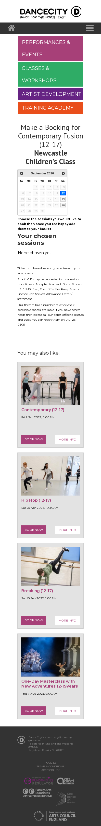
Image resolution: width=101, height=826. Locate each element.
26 (63, 205)
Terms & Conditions (50, 766)
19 (63, 199)
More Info (67, 439)
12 (63, 193)
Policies (50, 762)
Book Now (34, 439)
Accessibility (50, 770)
